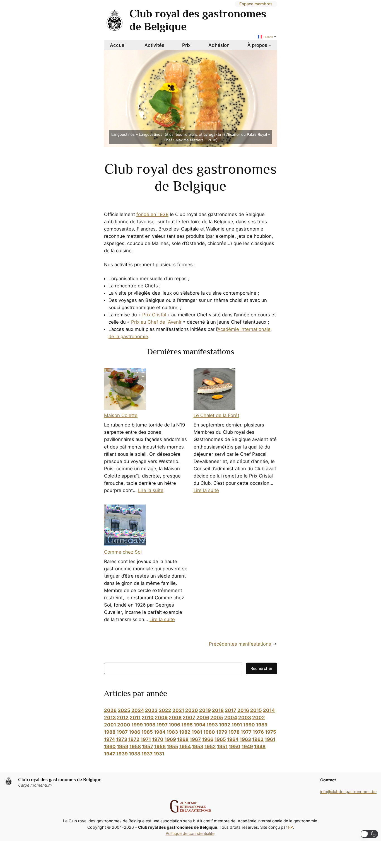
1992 (224, 725)
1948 (260, 746)
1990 (249, 725)
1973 (121, 739)
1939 (122, 754)
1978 (234, 732)
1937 (147, 754)
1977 (246, 732)
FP (290, 827)
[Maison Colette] (125, 390)
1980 (209, 732)
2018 (218, 710)
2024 (137, 710)
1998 (149, 725)
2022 (165, 710)
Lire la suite (150, 490)
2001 (110, 725)
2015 (256, 710)
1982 (185, 732)
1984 (159, 732)
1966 (207, 739)
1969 (170, 739)
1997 (162, 725)
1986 (134, 732)
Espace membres (256, 3)
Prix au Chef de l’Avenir (156, 322)
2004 (230, 717)
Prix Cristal (154, 315)
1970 (157, 739)
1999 (137, 725)
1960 (110, 746)
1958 (135, 746)
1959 (122, 746)
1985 (147, 732)
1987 (122, 732)
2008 (175, 717)
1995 (187, 725)
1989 (261, 725)
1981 (197, 732)
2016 (243, 710)
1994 (199, 725)
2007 (189, 717)
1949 (247, 746)
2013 (110, 717)
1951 (222, 746)
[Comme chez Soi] (125, 526)
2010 (148, 717)
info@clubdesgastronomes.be (348, 791)
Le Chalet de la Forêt (216, 415)
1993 (212, 725)
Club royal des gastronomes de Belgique (60, 779)
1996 (174, 725)
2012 (123, 717)
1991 (237, 725)
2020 (191, 710)
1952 (210, 746)
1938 (134, 754)
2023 (151, 710)
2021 (178, 710)
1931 (159, 754)
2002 (258, 717)
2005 (216, 717)
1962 (258, 739)
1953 (197, 746)
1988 (109, 732)
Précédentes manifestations (240, 644)
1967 (195, 739)
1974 (109, 739)
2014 (269, 710)
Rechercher (261, 668)
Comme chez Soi (123, 552)
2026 (110, 710)
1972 (133, 739)
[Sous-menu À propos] (269, 45)
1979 (221, 732)
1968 (183, 739)
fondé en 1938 (152, 214)
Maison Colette (121, 415)
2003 (244, 717)
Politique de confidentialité (190, 833)
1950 (234, 746)
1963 (245, 739)
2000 (123, 725)
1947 (109, 754)
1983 (172, 732)
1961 (270, 739)
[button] (369, 834)
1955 (172, 746)
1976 (258, 732)
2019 (205, 710)
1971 (146, 739)
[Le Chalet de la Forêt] (214, 390)
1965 (220, 739)
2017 (230, 710)
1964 (232, 739)
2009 (161, 717)
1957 (147, 746)
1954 (185, 746)
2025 (124, 710)
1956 (160, 746)
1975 (270, 732)
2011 (135, 717)
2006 (202, 717)
